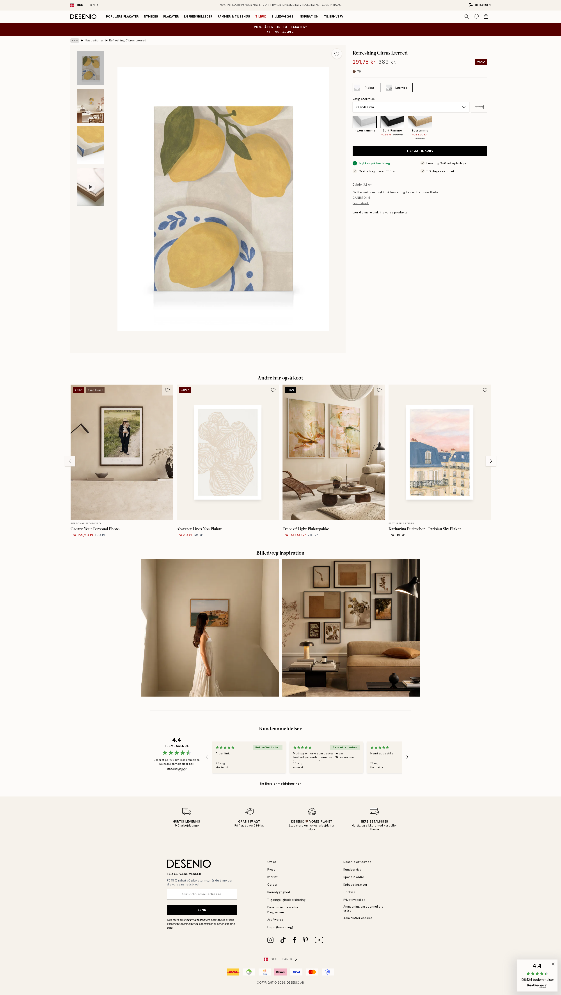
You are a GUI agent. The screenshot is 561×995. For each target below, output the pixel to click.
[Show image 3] (90, 145)
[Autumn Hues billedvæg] (351, 628)
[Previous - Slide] (349, 128)
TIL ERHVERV (333, 16)
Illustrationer (94, 40)
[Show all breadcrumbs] (74, 40)
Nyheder (151, 16)
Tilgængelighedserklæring (286, 900)
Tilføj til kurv (420, 151)
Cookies (349, 892)
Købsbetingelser (355, 885)
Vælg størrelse (364, 99)
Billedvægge (282, 16)
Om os (272, 862)
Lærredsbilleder (198, 16)
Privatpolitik (198, 920)
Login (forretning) (280, 927)
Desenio (293, 982)
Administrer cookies (358, 918)
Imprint (272, 877)
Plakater (171, 16)
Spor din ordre (353, 877)
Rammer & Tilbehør (233, 16)
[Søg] (467, 17)
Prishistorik (361, 203)
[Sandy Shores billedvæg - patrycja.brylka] (210, 628)
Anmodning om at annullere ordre (363, 908)
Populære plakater (122, 16)
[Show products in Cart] (486, 16)
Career (272, 885)
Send (202, 910)
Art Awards (275, 920)
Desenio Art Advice (357, 862)
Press (271, 869)
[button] (479, 107)
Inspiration (309, 16)
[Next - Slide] (490, 128)
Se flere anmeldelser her (280, 784)
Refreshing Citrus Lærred (127, 40)
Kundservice (352, 869)
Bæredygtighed (278, 892)
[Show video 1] (90, 187)
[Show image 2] (90, 106)
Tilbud (260, 16)
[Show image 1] (90, 68)
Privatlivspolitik (354, 900)
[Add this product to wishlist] (337, 53)
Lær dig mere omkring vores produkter (381, 212)
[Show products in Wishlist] (476, 16)
